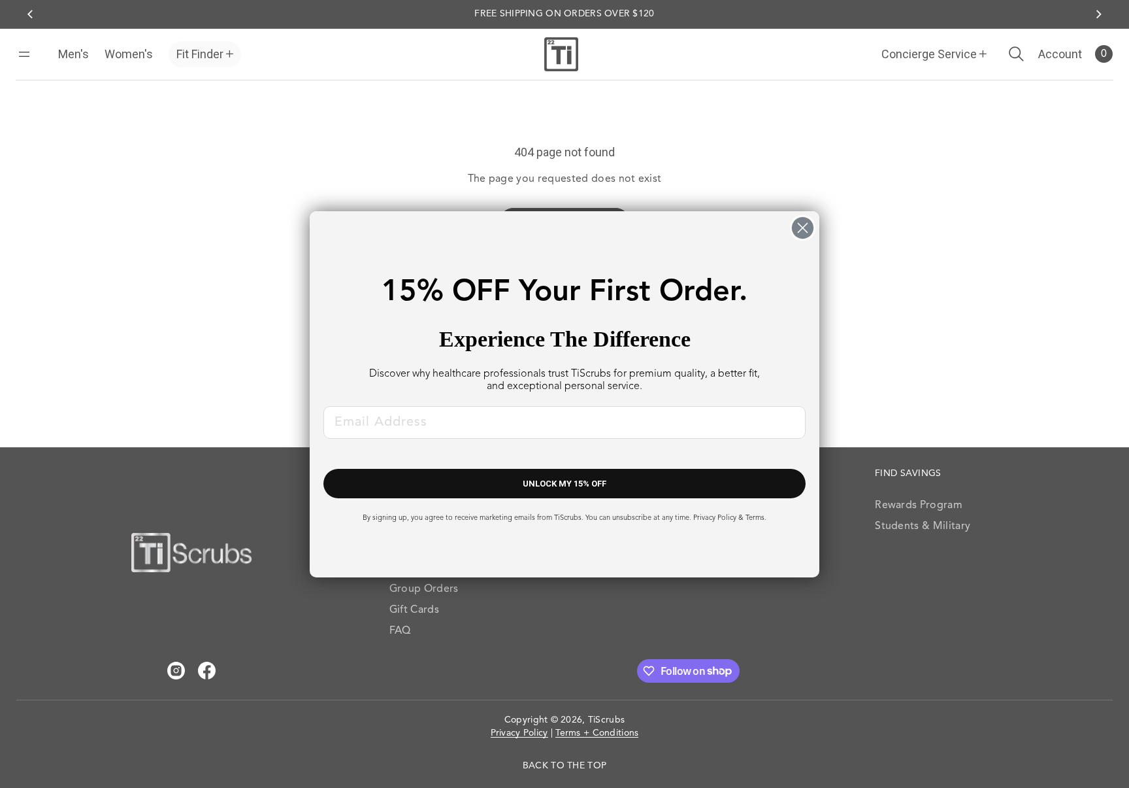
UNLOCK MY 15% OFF (564, 483)
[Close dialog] (802, 227)
